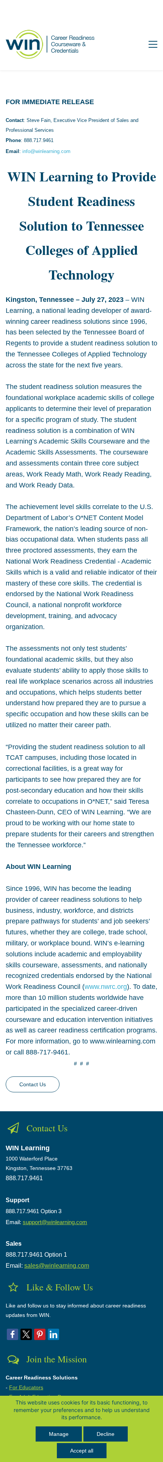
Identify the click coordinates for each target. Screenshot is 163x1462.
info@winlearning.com (46, 151)
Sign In (146, 9)
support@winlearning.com (55, 1222)
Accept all (81, 1451)
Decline (105, 1434)
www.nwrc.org (106, 986)
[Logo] (52, 44)
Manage (59, 1434)
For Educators (26, 1387)
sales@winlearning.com (56, 1265)
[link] (12, 1334)
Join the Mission (57, 1359)
